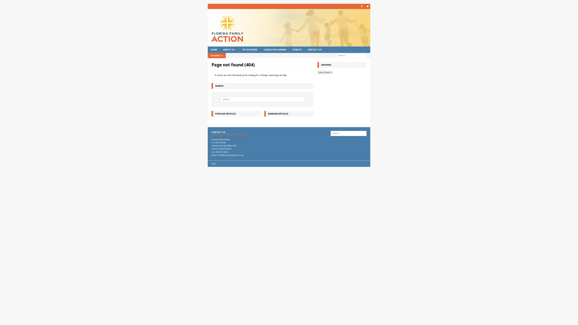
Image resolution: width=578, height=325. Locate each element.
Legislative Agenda (275, 49)
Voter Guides (250, 49)
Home (214, 49)
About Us (228, 49)
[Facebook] (361, 6)
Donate (296, 49)
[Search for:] (351, 55)
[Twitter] (367, 6)
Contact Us (315, 49)
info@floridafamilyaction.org (230, 155)
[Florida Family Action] (289, 44)
